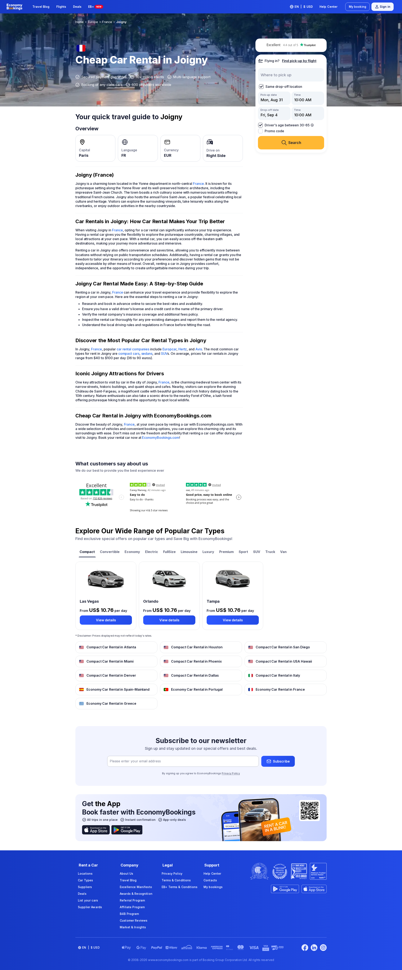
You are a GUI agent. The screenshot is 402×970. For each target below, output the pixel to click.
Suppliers (85, 887)
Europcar (169, 349)
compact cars (128, 353)
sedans (147, 353)
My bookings (213, 887)
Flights (61, 6)
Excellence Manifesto (136, 887)
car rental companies (133, 349)
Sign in (385, 6)
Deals (77, 6)
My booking (357, 6)
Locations (85, 873)
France (198, 183)
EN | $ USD (304, 6)
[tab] (87, 552)
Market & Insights (133, 927)
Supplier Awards (90, 907)
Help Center (329, 6)
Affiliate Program (132, 907)
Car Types (85, 880)
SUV (164, 353)
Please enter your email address (135, 761)
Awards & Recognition (136, 893)
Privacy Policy (231, 773)
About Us (126, 873)
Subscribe (281, 761)
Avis (198, 349)
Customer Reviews (133, 920)
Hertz (182, 349)
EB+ (94, 6)
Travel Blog (41, 6)
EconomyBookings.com (160, 437)
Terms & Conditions (176, 880)
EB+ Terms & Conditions (179, 887)
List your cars (88, 900)
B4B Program (129, 914)
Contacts (210, 880)
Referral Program (132, 900)
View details (106, 620)
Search (294, 142)
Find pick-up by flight (299, 61)
